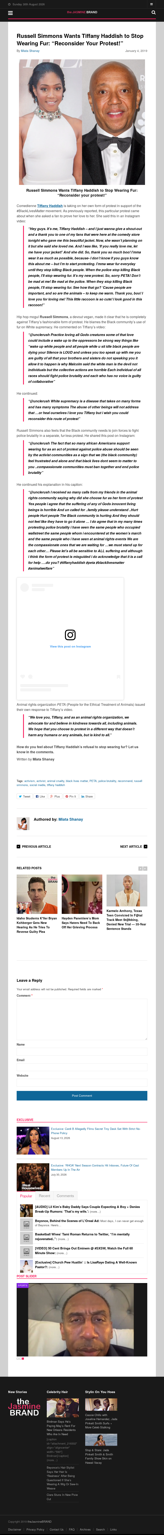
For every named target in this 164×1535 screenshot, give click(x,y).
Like (42, 796)
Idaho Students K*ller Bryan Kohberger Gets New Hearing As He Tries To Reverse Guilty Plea (37, 924)
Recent (44, 1195)
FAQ (72, 1529)
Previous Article (36, 846)
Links (113, 1529)
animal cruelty (55, 781)
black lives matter (77, 781)
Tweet (26, 796)
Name (21, 1044)
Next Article (131, 846)
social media (37, 785)
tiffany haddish (56, 785)
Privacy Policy (35, 1529)
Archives (85, 1529)
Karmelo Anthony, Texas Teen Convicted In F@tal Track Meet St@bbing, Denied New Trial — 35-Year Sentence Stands (126, 920)
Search (100, 1529)
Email (21, 1060)
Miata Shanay (30, 51)
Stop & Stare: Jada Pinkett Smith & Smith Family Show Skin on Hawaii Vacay (99, 1456)
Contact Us (57, 1529)
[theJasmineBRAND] (82, 12)
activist (41, 781)
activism (29, 781)
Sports (22, 1285)
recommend (125, 781)
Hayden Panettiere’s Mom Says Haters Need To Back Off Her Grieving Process (81, 922)
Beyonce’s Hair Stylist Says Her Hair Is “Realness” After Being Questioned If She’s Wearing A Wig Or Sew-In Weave (62, 1477)
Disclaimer (14, 1529)
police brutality (107, 781)
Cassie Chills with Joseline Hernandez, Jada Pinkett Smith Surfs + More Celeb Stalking (101, 1421)
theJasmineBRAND (39, 1521)
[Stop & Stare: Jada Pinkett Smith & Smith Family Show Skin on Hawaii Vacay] (101, 1440)
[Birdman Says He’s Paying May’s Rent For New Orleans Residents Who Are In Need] (63, 1407)
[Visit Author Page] (23, 823)
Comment (24, 995)
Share (89, 796)
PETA (93, 781)
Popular (26, 1195)
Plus (57, 796)
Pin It (72, 796)
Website (22, 1075)
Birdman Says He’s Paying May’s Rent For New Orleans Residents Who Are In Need (61, 1427)
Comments (65, 1195)
